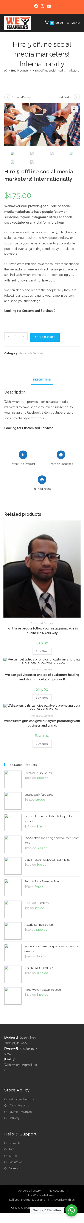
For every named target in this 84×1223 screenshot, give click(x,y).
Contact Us (15, 1162)
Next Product (65, 97)
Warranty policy (19, 1105)
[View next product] (77, 97)
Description (42, 379)
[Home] (5, 70)
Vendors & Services (31, 353)
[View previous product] (7, 97)
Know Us (14, 1143)
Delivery (14, 1118)
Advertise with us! (64, 1199)
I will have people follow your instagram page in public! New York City (42, 631)
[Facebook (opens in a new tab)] (36, 6)
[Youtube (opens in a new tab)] (48, 6)
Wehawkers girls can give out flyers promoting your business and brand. (42, 723)
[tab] (42, 380)
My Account (56, 1190)
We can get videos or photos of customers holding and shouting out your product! (42, 677)
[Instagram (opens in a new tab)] (42, 6)
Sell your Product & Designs (27, 1199)
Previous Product (21, 97)
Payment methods (20, 1111)
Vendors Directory (29, 1190)
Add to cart (45, 337)
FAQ (11, 1149)
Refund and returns (21, 1099)
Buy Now (42, 651)
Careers (13, 1168)
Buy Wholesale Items (40, 1195)
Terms (13, 1155)
